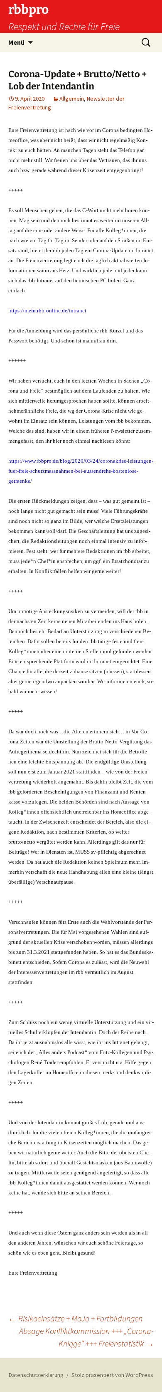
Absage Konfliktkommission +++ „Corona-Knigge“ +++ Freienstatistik (86, 1337)
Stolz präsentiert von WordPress (112, 1375)
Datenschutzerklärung (36, 1375)
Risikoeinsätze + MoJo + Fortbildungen (75, 1318)
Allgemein (71, 98)
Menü (16, 42)
